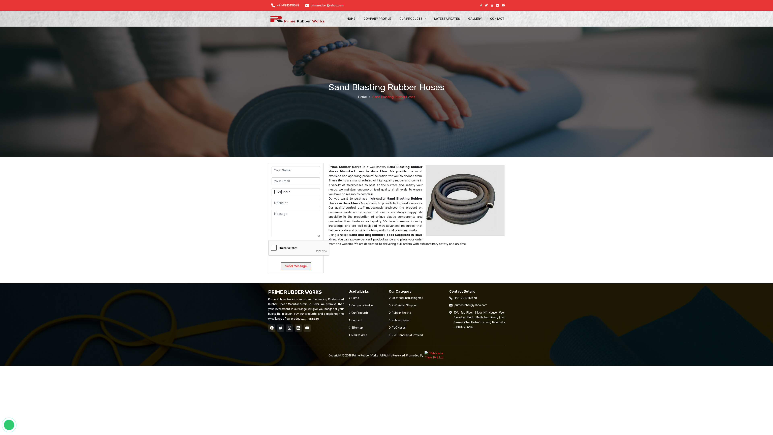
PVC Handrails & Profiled (407, 335)
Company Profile (377, 19)
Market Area (359, 335)
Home (351, 19)
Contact (497, 19)
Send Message (296, 266)
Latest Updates (447, 19)
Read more (312, 318)
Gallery (475, 19)
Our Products (360, 312)
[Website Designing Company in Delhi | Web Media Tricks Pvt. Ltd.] (435, 355)
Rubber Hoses (400, 320)
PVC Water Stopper (404, 305)
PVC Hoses (399, 327)
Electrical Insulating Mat (407, 297)
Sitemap (357, 327)
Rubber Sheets (401, 312)
